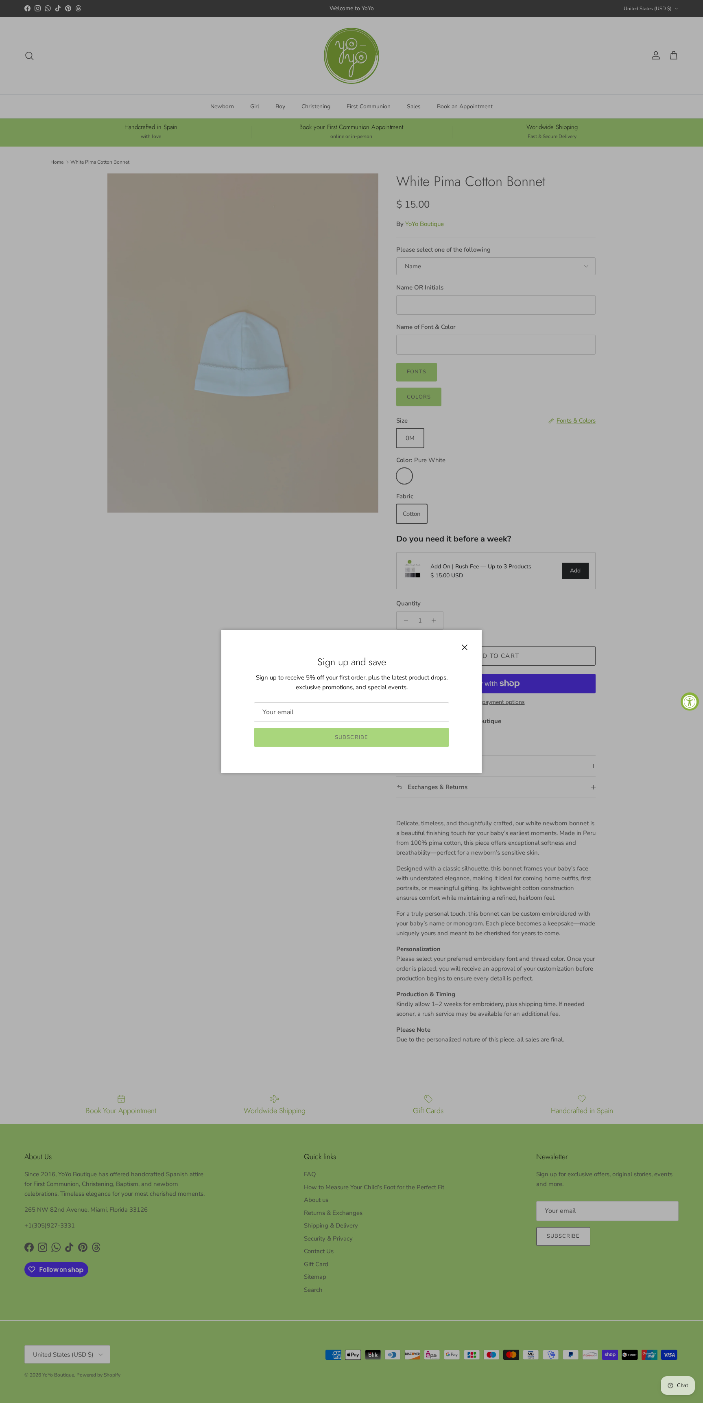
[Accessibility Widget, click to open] (690, 702)
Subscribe (351, 737)
